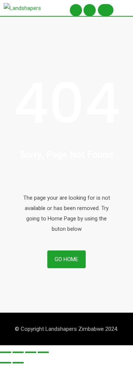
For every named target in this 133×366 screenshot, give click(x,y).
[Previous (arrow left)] (5, 362)
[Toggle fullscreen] (30, 352)
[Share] (18, 352)
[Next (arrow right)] (18, 362)
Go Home (66, 259)
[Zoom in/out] (43, 352)
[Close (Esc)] (5, 352)
